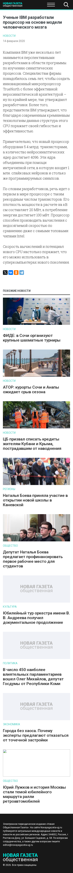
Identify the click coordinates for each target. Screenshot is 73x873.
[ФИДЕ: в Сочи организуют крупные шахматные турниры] (36, 323)
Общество (33, 5)
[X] (5, 272)
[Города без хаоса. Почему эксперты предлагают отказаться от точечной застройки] (36, 719)
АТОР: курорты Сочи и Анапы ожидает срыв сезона (31, 389)
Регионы (9, 489)
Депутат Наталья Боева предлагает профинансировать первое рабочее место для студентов (33, 559)
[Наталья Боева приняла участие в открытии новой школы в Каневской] (36, 484)
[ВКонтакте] (10, 272)
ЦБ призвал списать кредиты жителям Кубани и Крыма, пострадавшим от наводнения (32, 444)
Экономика (11, 724)
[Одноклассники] (16, 272)
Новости (9, 35)
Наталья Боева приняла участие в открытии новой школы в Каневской (35, 500)
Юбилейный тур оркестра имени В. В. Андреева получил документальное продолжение (36, 618)
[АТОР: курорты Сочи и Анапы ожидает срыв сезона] (36, 375)
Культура (10, 606)
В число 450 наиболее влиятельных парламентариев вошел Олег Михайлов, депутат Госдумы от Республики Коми (33, 676)
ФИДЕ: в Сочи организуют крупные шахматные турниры (32, 338)
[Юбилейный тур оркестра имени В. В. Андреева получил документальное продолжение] (36, 601)
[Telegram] (21, 272)
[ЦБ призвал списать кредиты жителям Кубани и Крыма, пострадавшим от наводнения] (36, 427)
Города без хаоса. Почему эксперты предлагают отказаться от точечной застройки (36, 735)
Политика (10, 663)
